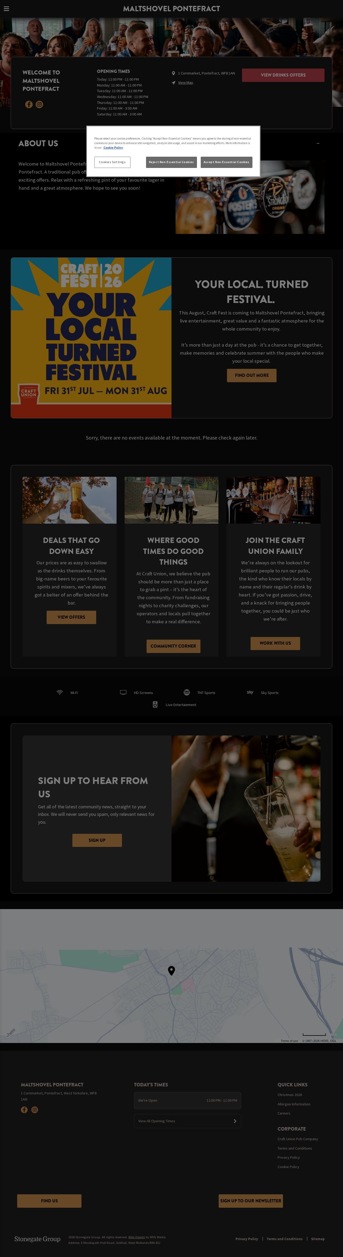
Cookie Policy (113, 147)
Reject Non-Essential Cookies (171, 162)
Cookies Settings (112, 162)
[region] (173, 151)
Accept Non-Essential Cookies (226, 162)
